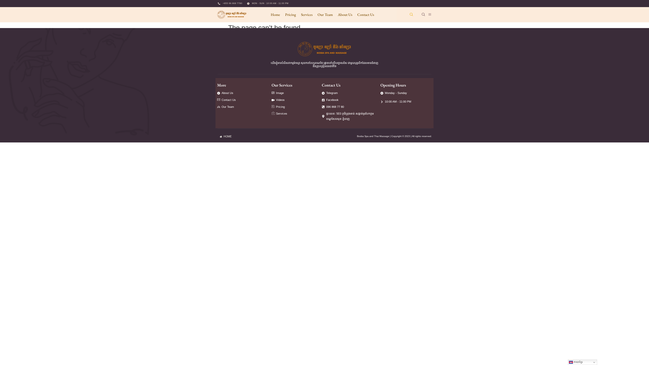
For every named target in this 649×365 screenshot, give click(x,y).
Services (307, 14)
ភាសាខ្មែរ (578, 362)
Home (275, 14)
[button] (411, 14)
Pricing (290, 14)
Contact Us (365, 14)
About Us (345, 14)
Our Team (325, 14)
